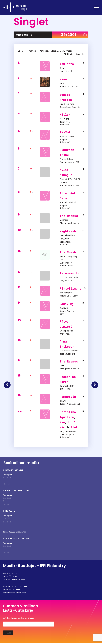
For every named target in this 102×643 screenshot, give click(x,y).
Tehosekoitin (70, 273)
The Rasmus (69, 216)
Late (62, 83)
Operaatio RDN (67, 386)
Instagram (7, 474)
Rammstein (68, 397)
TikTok (6, 519)
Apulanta (67, 64)
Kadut (62, 68)
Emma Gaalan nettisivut (14, 532)
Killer (65, 115)
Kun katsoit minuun (69, 350)
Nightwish (68, 231)
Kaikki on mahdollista (70, 277)
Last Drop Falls (67, 104)
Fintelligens (70, 288)
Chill (62, 365)
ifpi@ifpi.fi (9, 589)
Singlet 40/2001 (94, 384)
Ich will (63, 400)
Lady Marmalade (68, 431)
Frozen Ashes (66, 159)
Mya (62, 422)
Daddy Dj (67, 304)
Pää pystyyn (66, 292)
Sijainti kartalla (11, 579)
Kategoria (22, 34)
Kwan (63, 79)
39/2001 (68, 34)
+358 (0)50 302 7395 (12, 586)
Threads (6, 484)
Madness (64, 220)
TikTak (65, 132)
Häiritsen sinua (67, 136)
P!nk (74, 427)
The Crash (68, 252)
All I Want (64, 118)
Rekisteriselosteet (12, 592)
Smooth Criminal (68, 202)
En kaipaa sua (66, 330)
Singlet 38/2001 (7, 384)
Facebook (7, 478)
